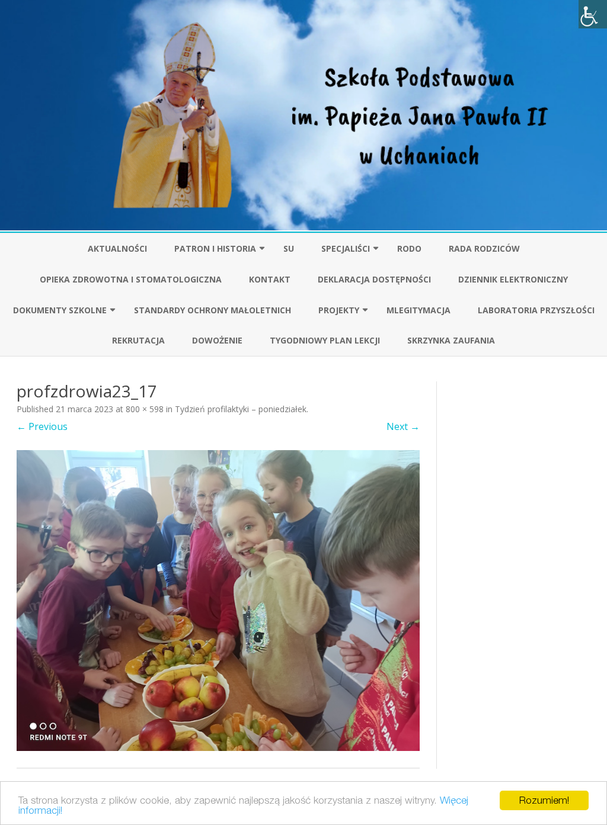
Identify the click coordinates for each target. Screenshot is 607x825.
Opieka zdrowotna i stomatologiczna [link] (131, 279)
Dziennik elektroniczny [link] (513, 279)
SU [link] (288, 248)
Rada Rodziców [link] (484, 248)
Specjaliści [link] (345, 248)
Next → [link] (403, 426)
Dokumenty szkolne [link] (60, 310)
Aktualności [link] (117, 248)
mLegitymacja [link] (418, 310)
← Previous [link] (42, 426)
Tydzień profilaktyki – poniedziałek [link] (240, 409)
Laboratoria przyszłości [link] (536, 310)
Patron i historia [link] (215, 248)
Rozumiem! (544, 800)
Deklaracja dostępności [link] (374, 279)
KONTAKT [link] (269, 279)
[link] (593, 14)
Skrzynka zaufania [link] (451, 340)
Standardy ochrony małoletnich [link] (212, 310)
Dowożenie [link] (217, 340)
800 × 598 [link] (145, 409)
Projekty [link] (338, 310)
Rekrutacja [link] (138, 340)
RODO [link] (409, 248)
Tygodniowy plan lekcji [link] (325, 340)
